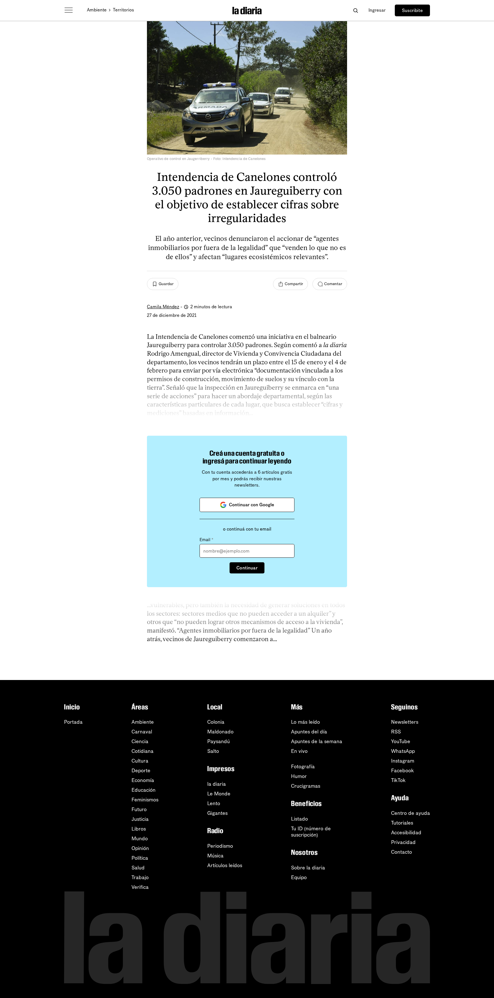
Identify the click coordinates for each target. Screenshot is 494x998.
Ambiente (97, 10)
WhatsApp (403, 751)
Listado (299, 819)
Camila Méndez (163, 306)
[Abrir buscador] (355, 10)
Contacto (401, 852)
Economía (143, 780)
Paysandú (218, 741)
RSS (396, 732)
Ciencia (140, 741)
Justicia (140, 819)
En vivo (299, 751)
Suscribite (412, 10)
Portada (73, 722)
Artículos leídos (224, 865)
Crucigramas (305, 786)
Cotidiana (143, 751)
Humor (299, 776)
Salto (213, 751)
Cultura (140, 761)
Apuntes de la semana (316, 741)
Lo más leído (305, 722)
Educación (144, 790)
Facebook (402, 770)
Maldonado (220, 732)
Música (215, 856)
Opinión (140, 848)
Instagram (402, 761)
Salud (138, 868)
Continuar (246, 568)
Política (140, 858)
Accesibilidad (406, 832)
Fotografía (303, 766)
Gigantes (217, 813)
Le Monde (218, 794)
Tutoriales (402, 823)
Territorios (123, 10)
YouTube (400, 741)
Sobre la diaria (308, 868)
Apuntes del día (309, 732)
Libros (139, 829)
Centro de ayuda (410, 813)
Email (206, 539)
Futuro (139, 809)
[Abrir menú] (68, 10)
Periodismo (220, 846)
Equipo (299, 877)
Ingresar (377, 10)
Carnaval (142, 732)
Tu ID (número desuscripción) (311, 831)
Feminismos (145, 800)
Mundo (140, 838)
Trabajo (140, 877)
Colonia (215, 722)
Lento (213, 803)
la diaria (216, 784)
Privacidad (403, 842)
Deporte (141, 770)
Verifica (140, 887)
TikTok (398, 780)
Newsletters (404, 722)
